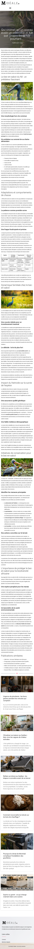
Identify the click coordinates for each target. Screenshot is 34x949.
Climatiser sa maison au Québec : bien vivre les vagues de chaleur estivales (15, 737)
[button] (10, 8)
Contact (4, 939)
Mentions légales (6, 942)
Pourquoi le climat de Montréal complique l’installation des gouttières (14, 856)
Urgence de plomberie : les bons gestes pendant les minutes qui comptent (15, 698)
